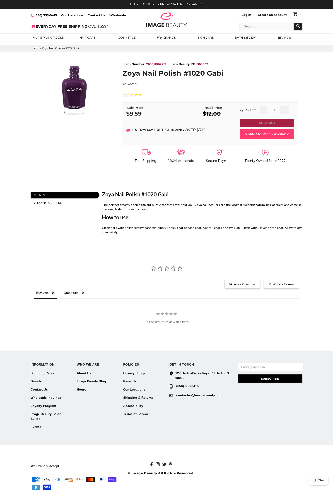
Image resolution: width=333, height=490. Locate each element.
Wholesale (117, 15)
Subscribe (270, 378)
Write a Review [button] (283, 284)
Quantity (248, 110)
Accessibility (133, 406)
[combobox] (266, 26)
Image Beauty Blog (91, 381)
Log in (246, 15)
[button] (48, 38)
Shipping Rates (42, 373)
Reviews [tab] (42, 292)
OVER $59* (72, 26)
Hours (81, 389)
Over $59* (168, 130)
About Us (84, 373)
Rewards (130, 381)
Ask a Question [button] (244, 284)
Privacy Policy (134, 373)
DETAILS (39, 195)
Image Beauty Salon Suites (46, 416)
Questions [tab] (71, 292)
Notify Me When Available (267, 134)
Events (36, 427)
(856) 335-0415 (45, 15)
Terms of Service (136, 414)
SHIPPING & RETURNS (49, 203)
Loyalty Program (43, 406)
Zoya (132, 83)
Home (35, 48)
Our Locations (72, 15)
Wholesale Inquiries (46, 397)
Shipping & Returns (138, 397)
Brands (36, 381)
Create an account (272, 15)
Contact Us (96, 15)
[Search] (298, 26)
